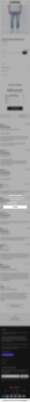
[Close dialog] (28, 400)
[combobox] (10, 203)
